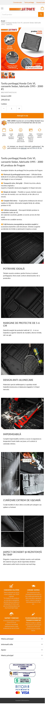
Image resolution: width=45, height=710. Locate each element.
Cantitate (4, 104)
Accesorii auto (40, 2)
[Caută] (41, 14)
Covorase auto (17, 2)
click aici (24, 148)
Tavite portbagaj (29, 2)
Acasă (3, 21)
